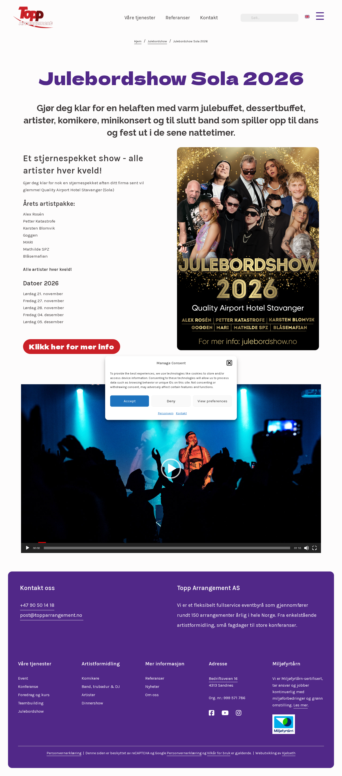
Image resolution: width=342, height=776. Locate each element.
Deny (171, 401)
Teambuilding (31, 703)
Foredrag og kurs (34, 694)
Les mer (300, 705)
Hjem (137, 41)
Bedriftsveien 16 (223, 678)
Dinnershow (92, 703)
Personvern (166, 413)
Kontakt (181, 413)
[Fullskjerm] (314, 547)
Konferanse (28, 686)
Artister (88, 694)
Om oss (152, 694)
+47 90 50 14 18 (37, 605)
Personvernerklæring (64, 753)
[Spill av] (27, 547)
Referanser (154, 678)
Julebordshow (157, 41)
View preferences (212, 401)
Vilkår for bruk (218, 753)
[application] (171, 468)
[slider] (167, 548)
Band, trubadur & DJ (101, 686)
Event (23, 678)
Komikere (90, 678)
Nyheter (152, 686)
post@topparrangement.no (51, 615)
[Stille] (306, 547)
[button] (229, 362)
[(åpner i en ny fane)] (283, 723)
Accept (130, 401)
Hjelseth (288, 753)
